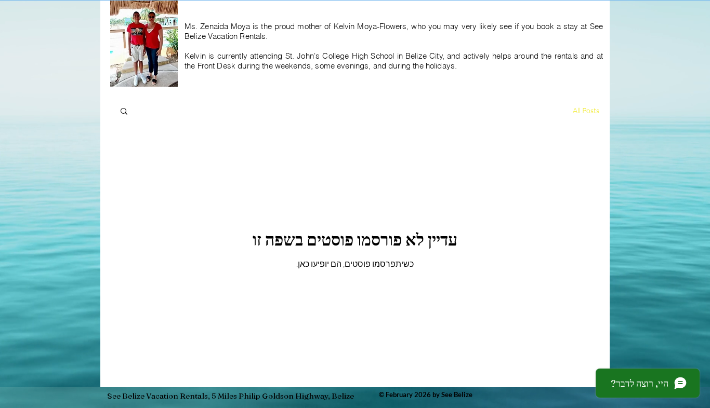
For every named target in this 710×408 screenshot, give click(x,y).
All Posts (586, 110)
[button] (124, 111)
